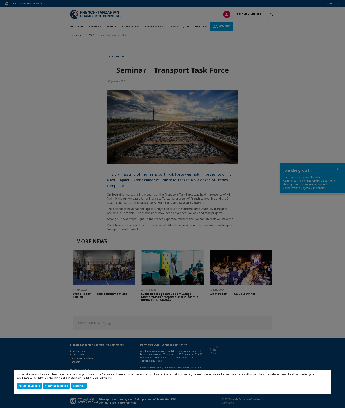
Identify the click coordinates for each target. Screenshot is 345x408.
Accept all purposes (29, 385)
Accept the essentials (56, 385)
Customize (79, 385)
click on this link (103, 377)
